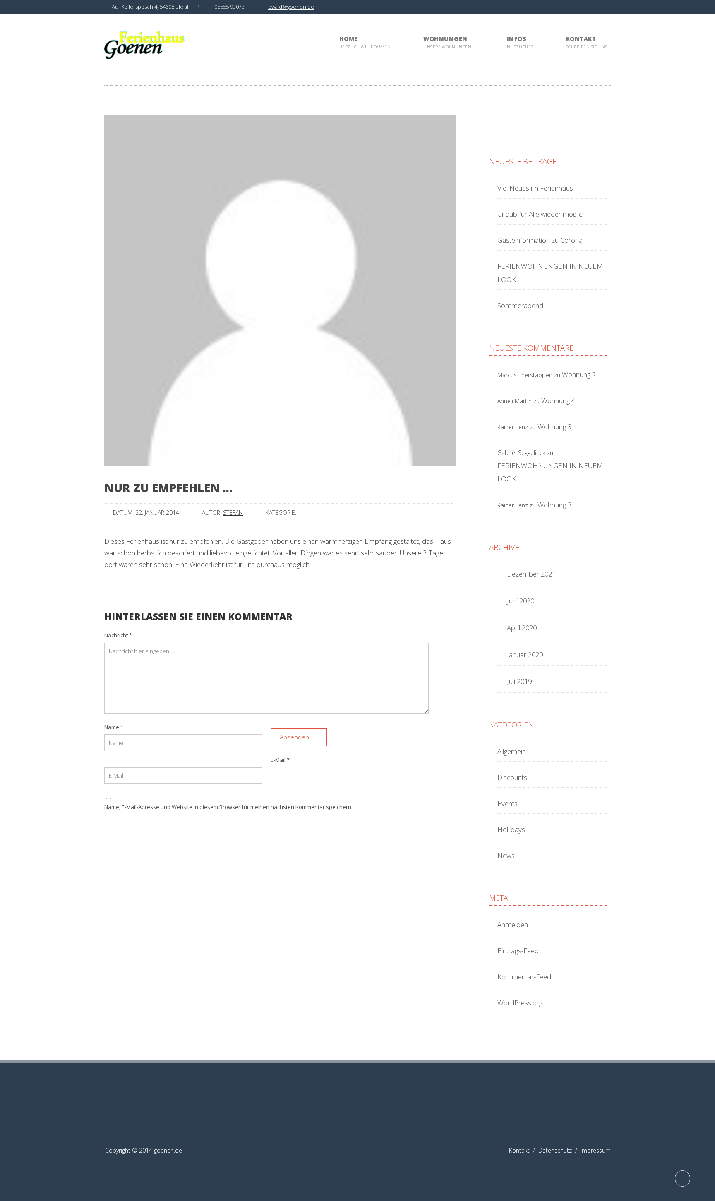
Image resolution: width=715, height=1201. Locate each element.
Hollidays (511, 829)
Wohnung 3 (554, 426)
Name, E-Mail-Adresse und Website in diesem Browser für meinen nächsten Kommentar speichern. (228, 807)
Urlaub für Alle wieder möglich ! (543, 214)
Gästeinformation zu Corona (540, 240)
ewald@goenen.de (291, 6)
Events (507, 803)
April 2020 (522, 627)
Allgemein (511, 751)
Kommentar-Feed (524, 976)
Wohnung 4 (558, 400)
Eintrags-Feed (518, 950)
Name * (113, 727)
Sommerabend (520, 305)
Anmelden (512, 924)
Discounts (512, 777)
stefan (233, 513)
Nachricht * (118, 635)
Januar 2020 (525, 654)
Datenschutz (559, 1150)
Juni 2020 (520, 600)
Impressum (596, 1150)
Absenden (295, 737)
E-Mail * (280, 759)
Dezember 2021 (531, 574)
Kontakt (523, 1150)
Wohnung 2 (579, 374)
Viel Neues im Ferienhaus (535, 188)
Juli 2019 (519, 681)
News (506, 855)
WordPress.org (519, 1002)
